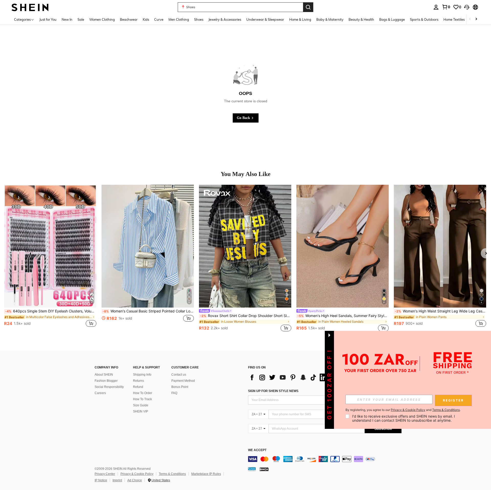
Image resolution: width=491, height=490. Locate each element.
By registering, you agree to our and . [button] (403, 410)
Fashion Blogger (106, 381)
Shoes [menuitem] (198, 19)
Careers (100, 393)
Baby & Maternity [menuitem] (329, 19)
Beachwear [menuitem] (129, 19)
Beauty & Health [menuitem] (361, 19)
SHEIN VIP (140, 411)
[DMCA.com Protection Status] (264, 469)
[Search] (308, 7)
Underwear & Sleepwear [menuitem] (265, 19)
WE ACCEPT (257, 450)
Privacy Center (105, 474)
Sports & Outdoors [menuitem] (424, 19)
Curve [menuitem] (158, 19)
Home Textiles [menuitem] (454, 19)
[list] (289, 377)
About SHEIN (104, 374)
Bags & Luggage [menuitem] (392, 19)
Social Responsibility (109, 387)
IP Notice (101, 480)
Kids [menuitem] (146, 19)
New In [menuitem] (67, 19)
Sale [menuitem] (80, 19)
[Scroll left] (470, 19)
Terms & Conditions (172, 474)
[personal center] (436, 7)
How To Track (142, 399)
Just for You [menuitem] (48, 19)
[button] (467, 7)
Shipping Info (142, 374)
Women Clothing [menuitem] (102, 19)
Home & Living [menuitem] (300, 19)
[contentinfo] (324, 459)
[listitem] (50, 259)
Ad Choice (134, 480)
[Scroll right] (476, 19)
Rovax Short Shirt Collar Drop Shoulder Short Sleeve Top (245, 316)
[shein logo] (30, 7)
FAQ (174, 393)
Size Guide (140, 405)
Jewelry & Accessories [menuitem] (224, 19)
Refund (138, 387)
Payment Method (183, 381)
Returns (138, 381)
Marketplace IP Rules (206, 474)
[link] (446, 7)
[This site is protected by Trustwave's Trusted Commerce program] (252, 469)
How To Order (142, 393)
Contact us (178, 374)
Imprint (117, 480)
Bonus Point (179, 387)
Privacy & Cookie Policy (136, 474)
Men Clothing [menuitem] (179, 19)
